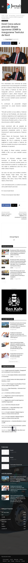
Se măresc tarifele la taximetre (12, 393)
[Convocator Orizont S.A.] (5, 466)
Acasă (3, 15)
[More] (19, 43)
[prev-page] (3, 282)
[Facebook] (14, 239)
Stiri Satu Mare (12, 15)
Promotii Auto (5, 407)
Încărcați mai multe (13, 361)
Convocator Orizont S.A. (16, 464)
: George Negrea (8, 39)
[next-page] (5, 282)
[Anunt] (5, 452)
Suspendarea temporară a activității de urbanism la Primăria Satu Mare (16, 355)
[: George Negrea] (3, 39)
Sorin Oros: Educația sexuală (12, 404)
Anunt (11, 450)
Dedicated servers (6, 421)
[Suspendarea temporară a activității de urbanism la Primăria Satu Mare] (5, 355)
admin (11, 256)
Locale (6, 15)
